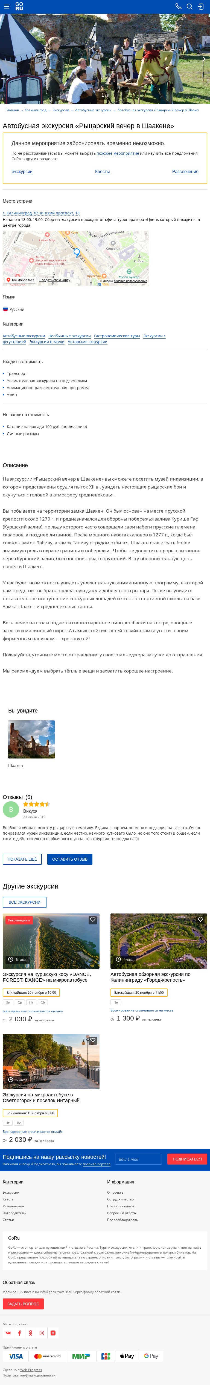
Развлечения (185, 171)
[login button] (200, 7)
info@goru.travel (52, 1291)
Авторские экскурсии (87, 341)
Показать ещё (22, 859)
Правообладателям (123, 1219)
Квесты (102, 171)
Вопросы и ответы (121, 1213)
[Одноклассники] (30, 1332)
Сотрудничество (120, 1199)
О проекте (115, 1192)
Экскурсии (22, 171)
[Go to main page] (19, 7)
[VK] (8, 1332)
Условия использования (130, 281)
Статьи (8, 1219)
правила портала (96, 1164)
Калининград (35, 110)
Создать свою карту (54, 280)
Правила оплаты (120, 1206)
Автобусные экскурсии (93, 110)
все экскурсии (24, 902)
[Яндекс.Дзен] (53, 1332)
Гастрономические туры (117, 335)
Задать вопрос (23, 1304)
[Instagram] (42, 1332)
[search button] (189, 7)
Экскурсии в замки (47, 341)
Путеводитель (14, 1213)
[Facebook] (19, 1332)
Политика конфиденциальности (29, 1375)
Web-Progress (31, 1369)
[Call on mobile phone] (178, 7)
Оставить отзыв (70, 859)
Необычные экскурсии (69, 335)
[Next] (204, 59)
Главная (12, 110)
